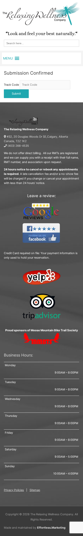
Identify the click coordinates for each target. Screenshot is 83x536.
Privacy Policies (14, 490)
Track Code (11, 84)
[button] (8, 58)
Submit (16, 93)
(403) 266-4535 (18, 146)
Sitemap (35, 490)
